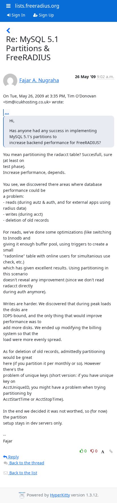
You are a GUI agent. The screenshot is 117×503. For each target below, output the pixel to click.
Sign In (18, 15)
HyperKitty (60, 495)
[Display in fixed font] (102, 452)
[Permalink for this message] (111, 451)
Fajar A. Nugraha (39, 80)
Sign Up (46, 15)
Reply (13, 457)
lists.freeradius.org (37, 5)
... (7, 112)
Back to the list (22, 472)
